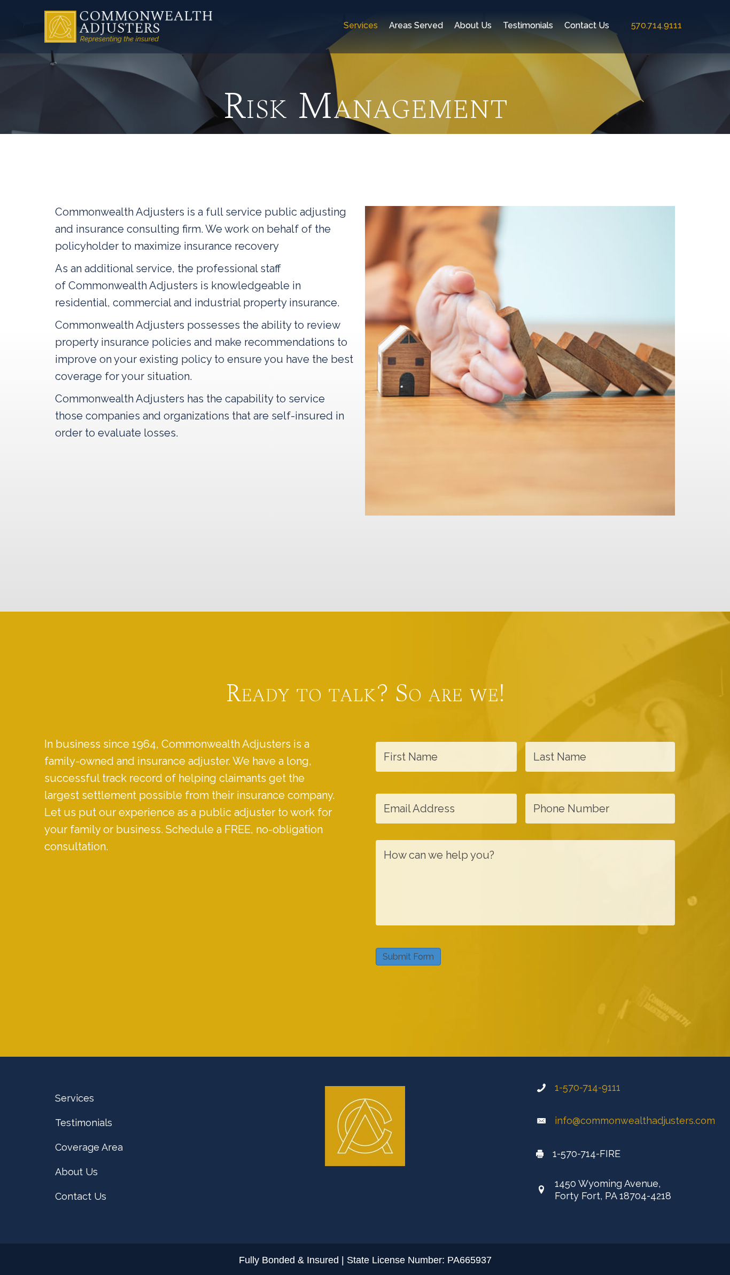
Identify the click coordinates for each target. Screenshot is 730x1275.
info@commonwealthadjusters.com (635, 1120)
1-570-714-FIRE (586, 1153)
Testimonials (83, 1122)
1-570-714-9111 (587, 1087)
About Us (76, 1171)
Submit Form (408, 957)
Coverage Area (89, 1147)
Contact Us (80, 1196)
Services (74, 1098)
